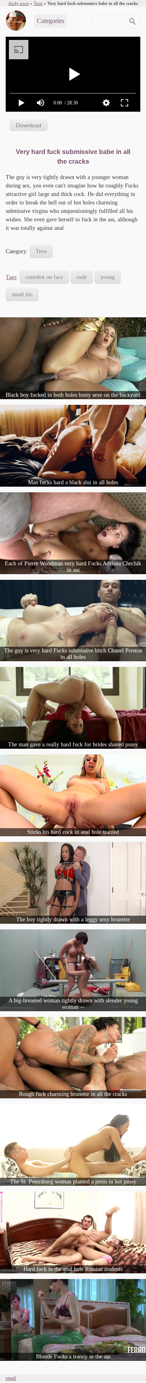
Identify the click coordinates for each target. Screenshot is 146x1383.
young (108, 277)
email (11, 1378)
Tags (11, 277)
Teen (41, 251)
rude (82, 277)
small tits (22, 295)
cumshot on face (44, 277)
